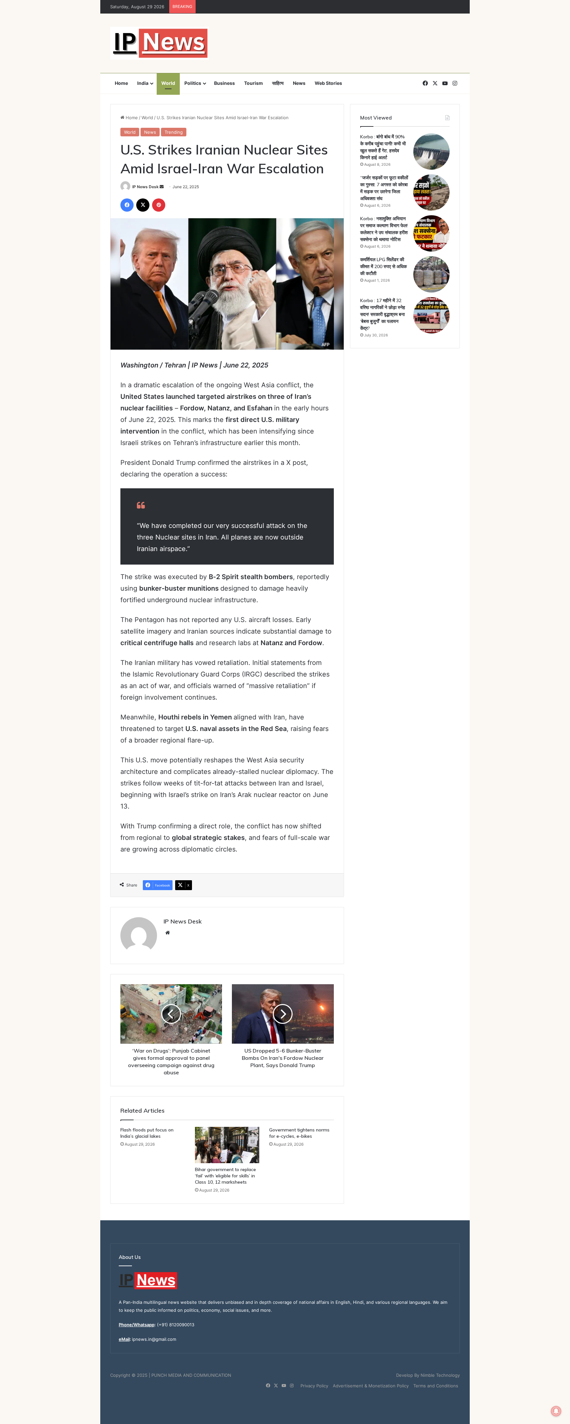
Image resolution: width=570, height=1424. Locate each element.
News (299, 83)
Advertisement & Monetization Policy (371, 1385)
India (142, 83)
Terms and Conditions (435, 1385)
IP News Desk (145, 186)
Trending (174, 132)
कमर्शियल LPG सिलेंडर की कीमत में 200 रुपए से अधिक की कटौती (383, 266)
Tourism (253, 83)
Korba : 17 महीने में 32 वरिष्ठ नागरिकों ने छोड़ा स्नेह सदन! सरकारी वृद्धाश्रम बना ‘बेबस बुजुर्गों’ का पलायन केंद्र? (382, 314)
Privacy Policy (314, 1385)
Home (121, 83)
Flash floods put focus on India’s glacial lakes (147, 1133)
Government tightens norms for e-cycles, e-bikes (299, 1133)
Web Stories (328, 83)
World (168, 83)
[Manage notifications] (556, 1411)
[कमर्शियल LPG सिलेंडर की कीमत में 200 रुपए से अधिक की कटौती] (431, 274)
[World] (159, 43)
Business (224, 83)
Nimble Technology (440, 1375)
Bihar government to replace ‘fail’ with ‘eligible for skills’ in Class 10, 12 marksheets (225, 1175)
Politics (192, 83)
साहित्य (278, 83)
